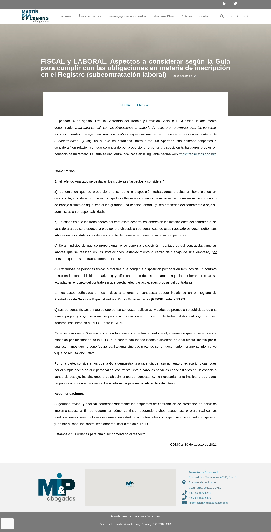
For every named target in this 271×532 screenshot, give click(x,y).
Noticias (187, 16)
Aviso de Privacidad (120, 516)
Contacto (205, 16)
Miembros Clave (163, 16)
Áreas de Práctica (89, 16)
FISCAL (127, 105)
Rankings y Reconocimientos (127, 16)
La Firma (65, 16)
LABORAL (142, 105)
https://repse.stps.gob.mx (197, 154)
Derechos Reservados (111, 524)
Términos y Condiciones (147, 516)
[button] (221, 16)
